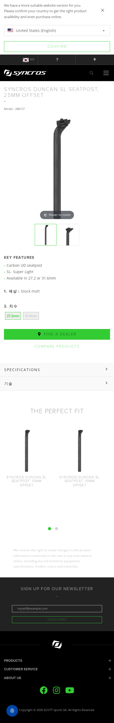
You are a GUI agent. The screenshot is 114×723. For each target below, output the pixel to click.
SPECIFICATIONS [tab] (22, 369)
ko (32, 59)
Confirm (57, 46)
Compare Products (57, 346)
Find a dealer (59, 334)
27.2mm (13, 316)
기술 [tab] (8, 383)
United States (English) (35, 30)
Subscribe (57, 619)
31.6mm (31, 316)
